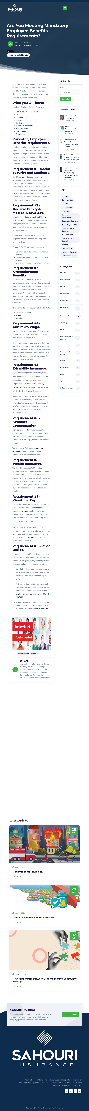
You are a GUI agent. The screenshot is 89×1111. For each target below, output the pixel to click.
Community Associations (67, 216)
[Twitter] (71, 1091)
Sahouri (65, 245)
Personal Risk (67, 207)
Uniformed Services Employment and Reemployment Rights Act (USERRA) (32, 594)
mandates (22, 177)
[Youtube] (79, 1091)
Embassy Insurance (69, 256)
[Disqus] (31, 718)
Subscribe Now (70, 1015)
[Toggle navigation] (79, 8)
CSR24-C (65, 196)
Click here (30, 537)
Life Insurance (67, 248)
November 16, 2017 (31, 45)
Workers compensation (21, 430)
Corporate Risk (67, 200)
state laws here (42, 609)
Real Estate (66, 211)
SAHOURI (18, 45)
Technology (66, 225)
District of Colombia (23, 313)
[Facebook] (66, 1091)
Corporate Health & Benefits (18, 55)
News (64, 252)
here (31, 359)
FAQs (76, 225)
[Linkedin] (75, 1091)
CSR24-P (65, 204)
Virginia (19, 318)
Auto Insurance (67, 235)
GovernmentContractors (70, 221)
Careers (73, 252)
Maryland (19, 315)
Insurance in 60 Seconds (67, 240)
